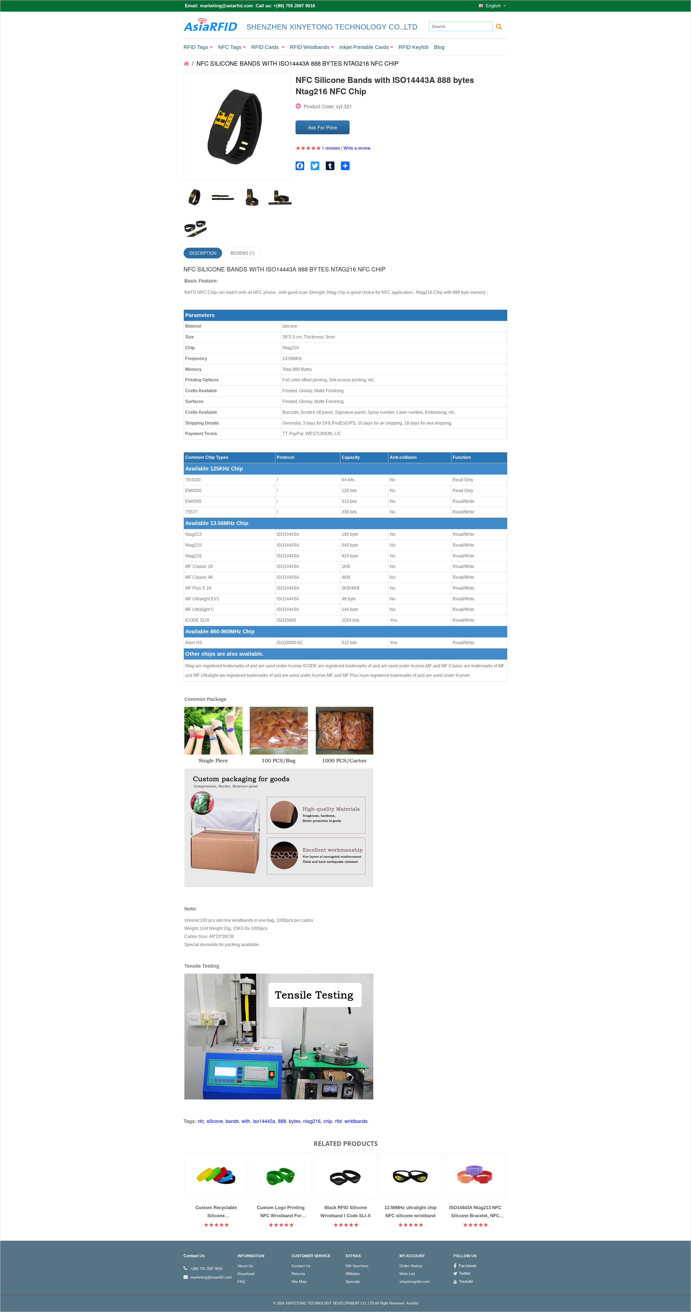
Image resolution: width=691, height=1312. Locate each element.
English (494, 5)
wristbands (356, 1120)
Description (202, 253)
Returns (298, 1273)
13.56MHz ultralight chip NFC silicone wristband (410, 1211)
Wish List (407, 1273)
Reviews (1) (243, 253)
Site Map (299, 1281)
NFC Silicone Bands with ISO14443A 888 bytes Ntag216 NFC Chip (297, 63)
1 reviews (331, 148)
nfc (201, 1120)
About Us (245, 1266)
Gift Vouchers (357, 1266)
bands (232, 1120)
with (246, 1120)
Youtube (466, 1281)
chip (327, 1120)
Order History (410, 1266)
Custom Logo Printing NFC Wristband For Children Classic (280, 1211)
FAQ (241, 1281)
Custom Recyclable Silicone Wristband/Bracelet (216, 1211)
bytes (294, 1120)
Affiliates (353, 1273)
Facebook (467, 1265)
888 (282, 1120)
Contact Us (301, 1266)
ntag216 (312, 1120)
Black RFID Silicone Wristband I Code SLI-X (345, 1211)
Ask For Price (322, 127)
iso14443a (264, 1120)
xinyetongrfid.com (414, 1281)
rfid (338, 1120)
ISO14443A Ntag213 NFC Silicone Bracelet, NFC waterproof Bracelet (475, 1211)
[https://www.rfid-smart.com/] (186, 63)
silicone (215, 1120)
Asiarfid (411, 1303)
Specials (353, 1281)
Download (246, 1273)
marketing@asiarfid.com (226, 5)
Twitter (464, 1273)
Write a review (357, 148)
